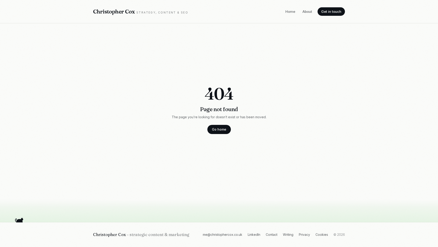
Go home (219, 129)
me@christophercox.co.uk (222, 234)
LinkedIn (254, 234)
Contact (271, 234)
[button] (20, 219)
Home (290, 11)
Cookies (321, 234)
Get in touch (331, 11)
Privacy (304, 234)
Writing (288, 234)
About (307, 11)
